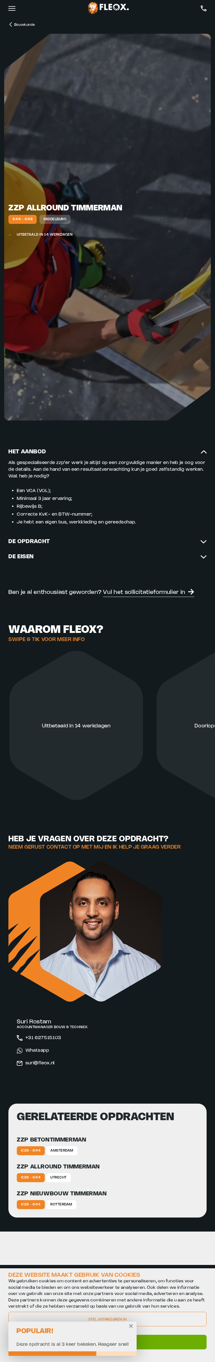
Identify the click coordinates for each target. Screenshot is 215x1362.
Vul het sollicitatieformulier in (144, 592)
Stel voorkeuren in (107, 1319)
